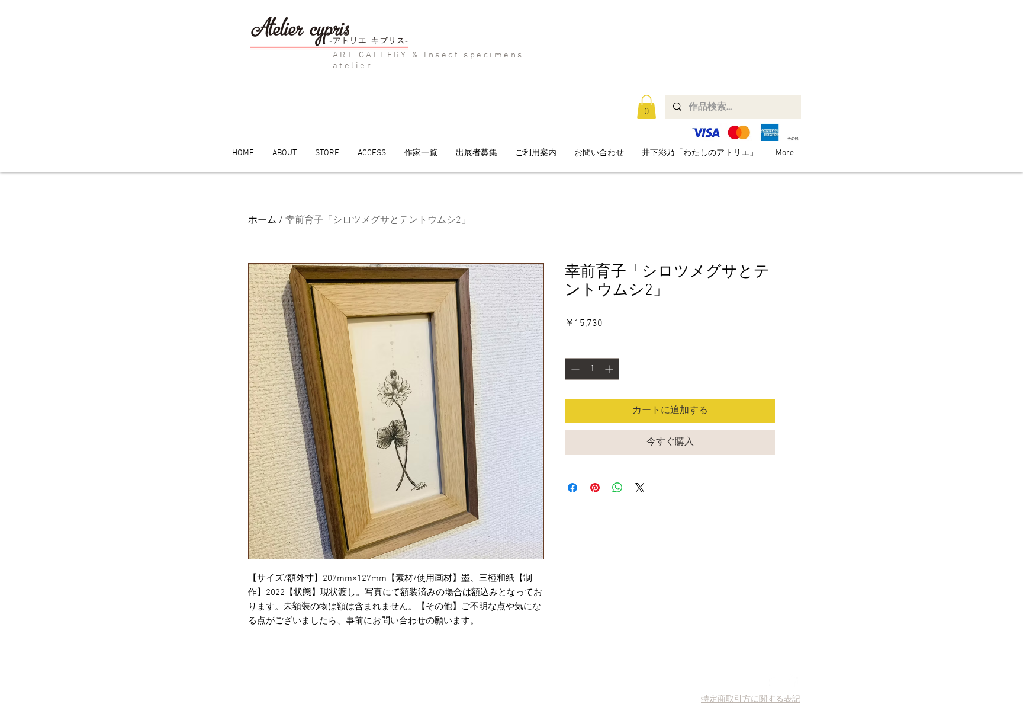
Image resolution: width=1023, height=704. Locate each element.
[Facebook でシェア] (572, 488)
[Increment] (610, 369)
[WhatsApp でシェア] (617, 488)
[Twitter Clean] (775, 680)
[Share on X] (640, 488)
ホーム (262, 220)
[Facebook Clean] (792, 680)
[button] (646, 107)
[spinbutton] (592, 369)
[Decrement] (574, 369)
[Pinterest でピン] (595, 488)
